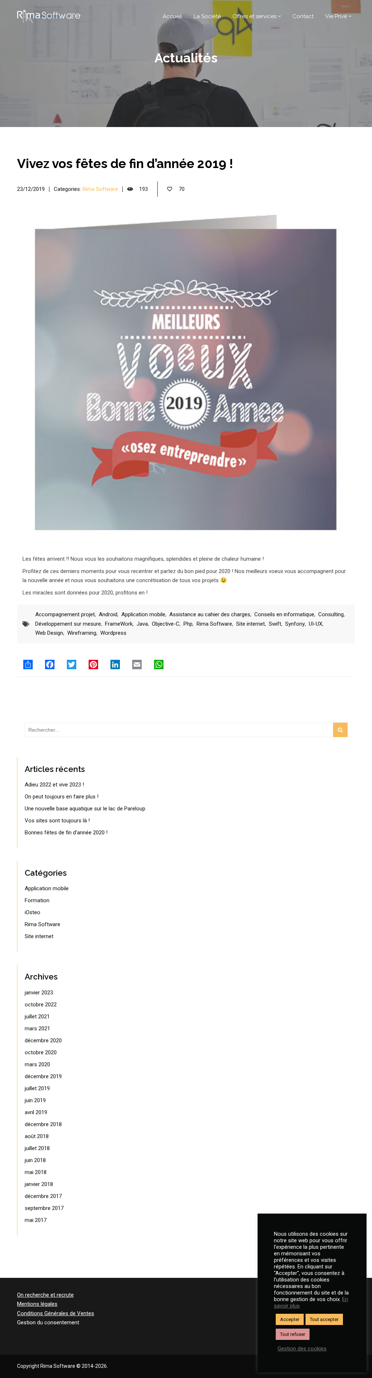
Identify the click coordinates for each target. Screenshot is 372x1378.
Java (142, 624)
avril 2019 (36, 1112)
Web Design (49, 633)
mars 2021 (37, 1028)
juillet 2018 (37, 1148)
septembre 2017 (44, 1208)
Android (108, 614)
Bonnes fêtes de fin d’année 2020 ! (66, 832)
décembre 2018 (43, 1124)
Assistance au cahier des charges (209, 614)
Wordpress (113, 633)
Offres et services (254, 16)
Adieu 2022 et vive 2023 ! (54, 784)
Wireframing (81, 633)
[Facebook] (50, 664)
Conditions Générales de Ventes (55, 1313)
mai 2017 (35, 1220)
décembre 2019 (43, 1076)
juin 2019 (35, 1100)
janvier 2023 (39, 992)
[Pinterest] (93, 664)
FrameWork (119, 624)
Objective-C (165, 624)
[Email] (137, 664)
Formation (37, 900)
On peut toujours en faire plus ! (61, 796)
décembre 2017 (43, 1196)
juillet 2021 (37, 1016)
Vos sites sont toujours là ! (57, 820)
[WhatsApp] (159, 664)
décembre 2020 (43, 1040)
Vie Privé (336, 16)
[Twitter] (71, 664)
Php (188, 624)
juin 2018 (35, 1160)
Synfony (295, 624)
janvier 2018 (39, 1184)
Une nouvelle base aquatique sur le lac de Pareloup (85, 808)
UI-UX (315, 624)
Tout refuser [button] (292, 1334)
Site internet (250, 624)
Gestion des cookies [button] (302, 1348)
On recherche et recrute (45, 1295)
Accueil (172, 16)
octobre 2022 (41, 1004)
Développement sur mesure (68, 624)
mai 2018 (35, 1172)
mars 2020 (37, 1064)
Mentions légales (37, 1304)
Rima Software (100, 189)
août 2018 (37, 1136)
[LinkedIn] (115, 664)
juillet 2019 (37, 1088)
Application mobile (143, 614)
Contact (303, 16)
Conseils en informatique (284, 614)
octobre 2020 (41, 1052)
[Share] (28, 664)
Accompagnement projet (65, 614)
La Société (207, 16)
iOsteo (32, 912)
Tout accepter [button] (324, 1319)
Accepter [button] (289, 1319)
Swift (275, 624)
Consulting (331, 614)
